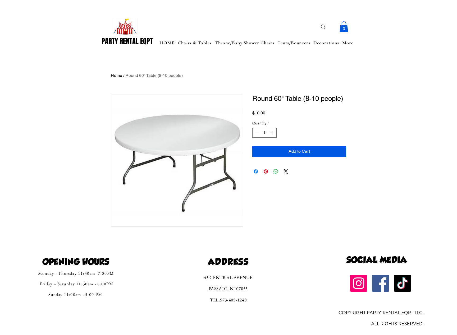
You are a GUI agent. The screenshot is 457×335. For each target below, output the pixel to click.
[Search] (323, 26)
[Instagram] (358, 283)
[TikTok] (402, 283)
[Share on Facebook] (256, 171)
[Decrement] (256, 132)
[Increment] (272, 132)
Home (116, 75)
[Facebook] (380, 283)
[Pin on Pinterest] (266, 171)
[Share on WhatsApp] (276, 171)
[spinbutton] (264, 132)
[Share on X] (286, 171)
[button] (343, 26)
